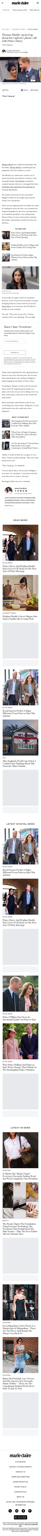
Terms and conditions (20, 1477)
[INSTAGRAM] (18, 491)
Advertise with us (20, 1482)
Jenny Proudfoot (14, 50)
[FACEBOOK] (15, 491)
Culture (5, 29)
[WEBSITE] (23, 491)
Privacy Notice (27, 359)
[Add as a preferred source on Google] (20, 1517)
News (26, 52)
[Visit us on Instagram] (16, 1511)
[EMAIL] (26, 491)
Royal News (33, 29)
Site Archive (20, 1462)
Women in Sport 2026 (20, 10)
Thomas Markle (15, 167)
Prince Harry (6, 306)
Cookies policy (20, 1492)
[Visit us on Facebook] (23, 1511)
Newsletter (35, 90)
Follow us (25, 90)
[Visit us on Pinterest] (30, 1511)
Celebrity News (18, 29)
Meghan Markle (7, 165)
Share (6, 90)
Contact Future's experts (20, 1467)
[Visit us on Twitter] (10, 1511)
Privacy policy (20, 1487)
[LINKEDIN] (21, 491)
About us (20, 1497)
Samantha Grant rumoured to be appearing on (18, 187)
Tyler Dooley (20, 181)
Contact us (20, 1472)
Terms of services (25, 357)
